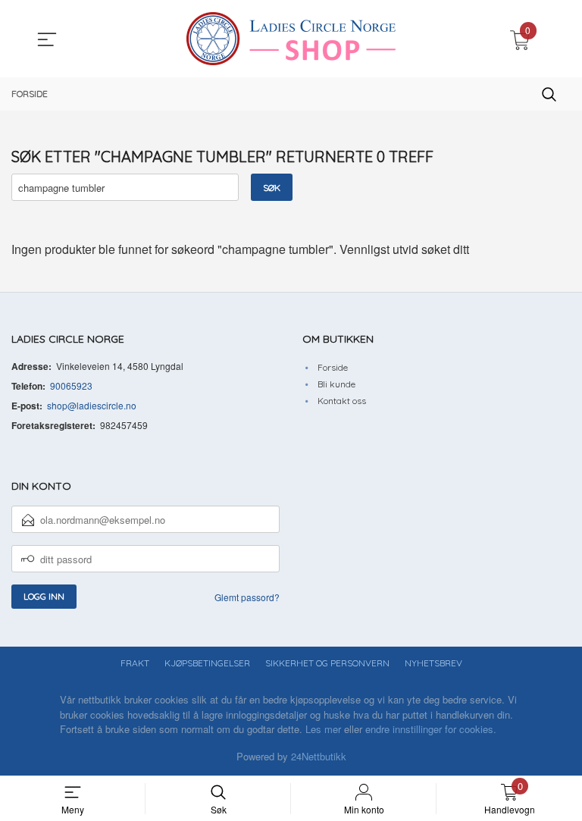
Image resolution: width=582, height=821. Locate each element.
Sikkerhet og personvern (327, 663)
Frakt (134, 663)
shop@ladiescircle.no (91, 405)
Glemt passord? (247, 597)
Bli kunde (336, 384)
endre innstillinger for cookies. (430, 729)
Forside (333, 367)
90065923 (71, 385)
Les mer (323, 729)
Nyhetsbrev (433, 663)
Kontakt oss (342, 400)
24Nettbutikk (318, 756)
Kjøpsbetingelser (207, 663)
